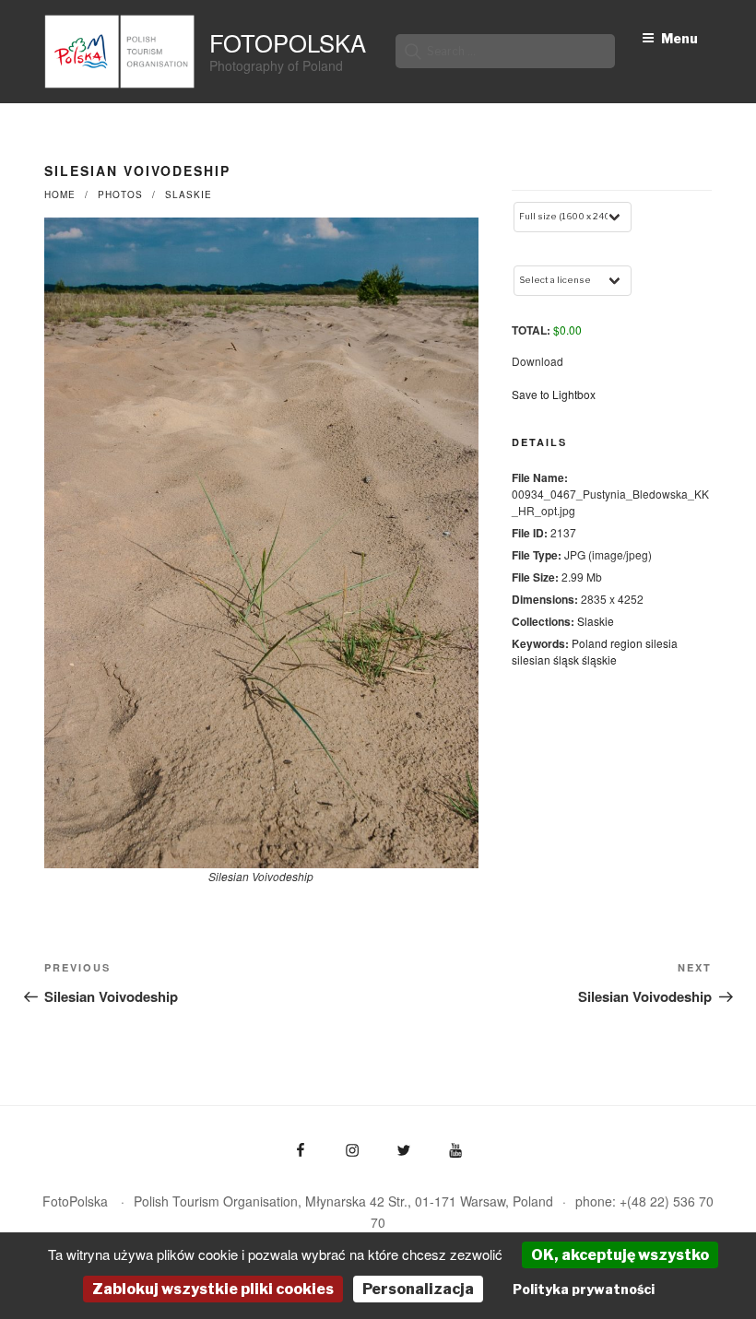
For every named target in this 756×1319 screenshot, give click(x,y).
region (626, 643)
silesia (661, 643)
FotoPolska (287, 42)
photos (120, 194)
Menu (679, 38)
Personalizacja (418, 1289)
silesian (531, 659)
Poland (590, 643)
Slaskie (188, 194)
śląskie (599, 659)
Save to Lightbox (554, 394)
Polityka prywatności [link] (584, 1289)
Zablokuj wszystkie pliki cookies (213, 1289)
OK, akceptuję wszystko (620, 1255)
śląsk (566, 659)
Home (60, 194)
